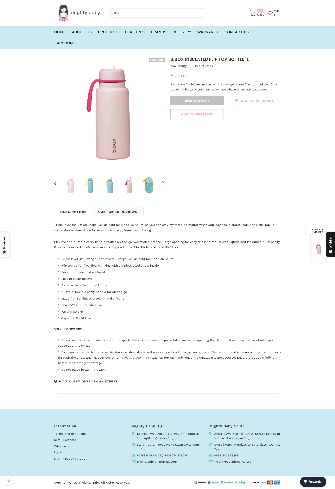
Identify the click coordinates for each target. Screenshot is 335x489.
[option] (109, 113)
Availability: (178, 66)
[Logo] (79, 13)
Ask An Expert (104, 381)
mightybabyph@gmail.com (157, 461)
